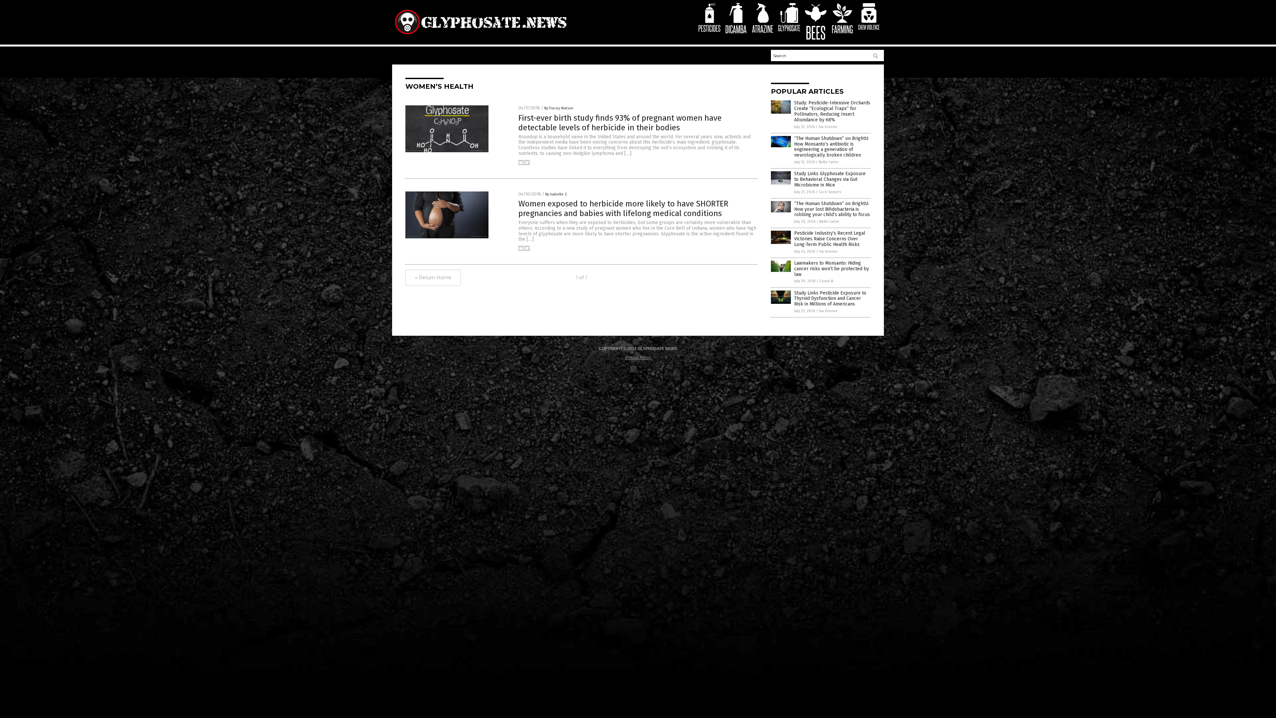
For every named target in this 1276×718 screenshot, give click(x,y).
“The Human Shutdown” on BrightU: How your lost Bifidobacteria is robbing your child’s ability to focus (832, 209)
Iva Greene (828, 127)
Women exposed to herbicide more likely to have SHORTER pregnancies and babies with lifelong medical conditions (623, 208)
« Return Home (433, 278)
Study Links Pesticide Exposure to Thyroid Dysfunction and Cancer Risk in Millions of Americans (830, 298)
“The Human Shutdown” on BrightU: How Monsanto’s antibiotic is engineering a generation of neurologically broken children (831, 147)
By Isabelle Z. (556, 194)
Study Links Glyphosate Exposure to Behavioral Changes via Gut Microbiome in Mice (830, 179)
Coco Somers (830, 192)
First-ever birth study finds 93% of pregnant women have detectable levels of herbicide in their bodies (620, 122)
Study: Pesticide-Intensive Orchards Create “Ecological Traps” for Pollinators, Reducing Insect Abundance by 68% (832, 111)
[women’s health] (480, 36)
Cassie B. (826, 281)
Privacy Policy (638, 357)
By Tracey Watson (558, 108)
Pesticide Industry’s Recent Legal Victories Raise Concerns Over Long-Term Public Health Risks (829, 238)
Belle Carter (829, 162)
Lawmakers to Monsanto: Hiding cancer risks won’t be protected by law (831, 268)
